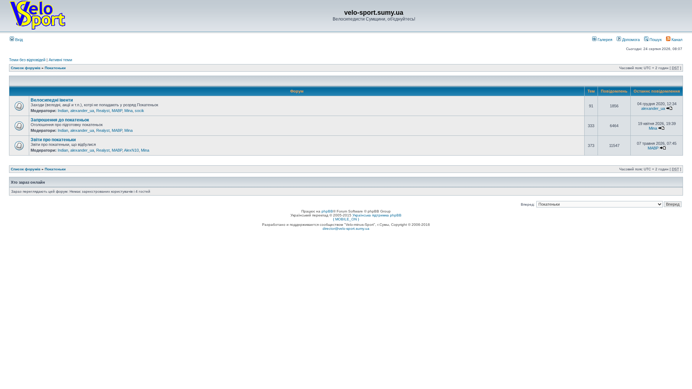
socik (139, 110)
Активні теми (60, 60)
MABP (117, 110)
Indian (63, 110)
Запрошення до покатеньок (60, 119)
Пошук (655, 39)
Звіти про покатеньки (53, 139)
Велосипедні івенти (52, 100)
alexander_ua (82, 110)
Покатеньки (55, 68)
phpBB (327, 211)
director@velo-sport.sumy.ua (346, 229)
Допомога (630, 39)
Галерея (604, 39)
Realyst (103, 110)
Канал (676, 39)
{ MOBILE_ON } (346, 219)
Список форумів (25, 68)
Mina (128, 110)
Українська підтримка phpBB (377, 215)
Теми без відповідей (27, 60)
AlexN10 (131, 150)
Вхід (18, 39)
